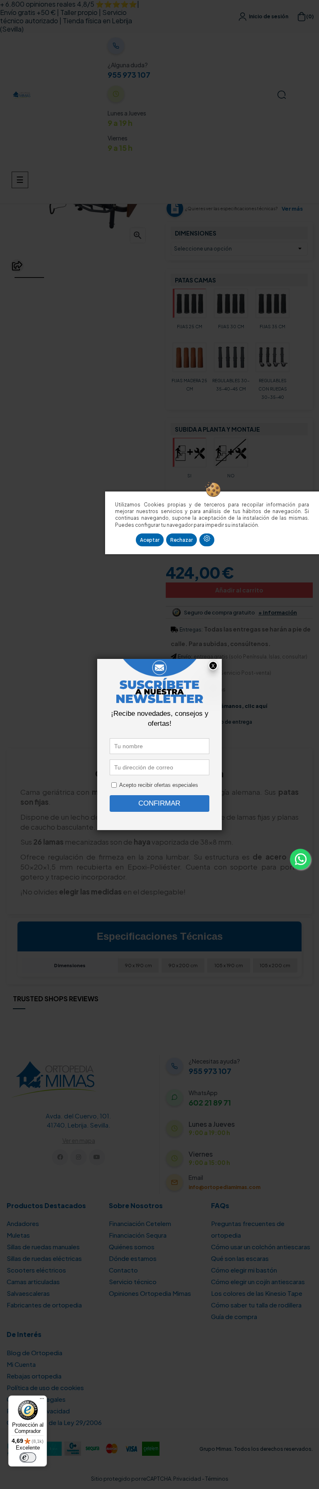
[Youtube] (97, 1157)
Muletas (18, 1235)
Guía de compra (234, 1316)
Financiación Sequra (138, 1235)
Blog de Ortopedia (34, 1352)
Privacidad (187, 1478)
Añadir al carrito (239, 590)
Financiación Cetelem (140, 1223)
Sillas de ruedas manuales (43, 1247)
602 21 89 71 (210, 1102)
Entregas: (191, 630)
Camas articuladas (33, 1281)
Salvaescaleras (28, 1293)
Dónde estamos (133, 1258)
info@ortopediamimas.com (224, 1187)
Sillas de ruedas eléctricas (44, 1258)
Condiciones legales (36, 1399)
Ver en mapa (78, 1140)
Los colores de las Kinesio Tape (256, 1293)
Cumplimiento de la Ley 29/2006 (54, 1422)
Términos (216, 1478)
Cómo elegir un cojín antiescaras (258, 1281)
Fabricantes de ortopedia (44, 1305)
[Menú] (42, 1400)
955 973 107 (129, 75)
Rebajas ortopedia (34, 1376)
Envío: (185, 657)
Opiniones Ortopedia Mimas (150, 1293)
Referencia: (180, 136)
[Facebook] (60, 1157)
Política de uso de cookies (45, 1387)
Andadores (23, 1223)
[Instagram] (78, 1157)
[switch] (28, 1457)
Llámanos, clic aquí (241, 706)
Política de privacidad (38, 1411)
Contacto (123, 1270)
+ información (277, 612)
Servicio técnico (133, 1281)
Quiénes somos (132, 1247)
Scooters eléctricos (36, 1270)
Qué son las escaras (240, 1258)
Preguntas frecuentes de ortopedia (248, 1229)
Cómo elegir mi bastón (244, 1270)
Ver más (292, 208)
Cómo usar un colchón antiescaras (260, 1247)
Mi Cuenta (21, 1364)
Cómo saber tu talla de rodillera (256, 1305)
